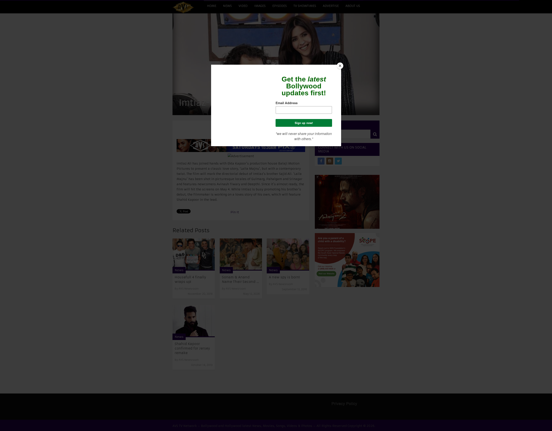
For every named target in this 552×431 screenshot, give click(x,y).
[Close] (340, 66)
